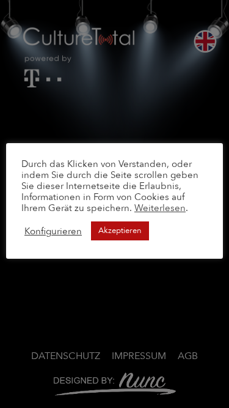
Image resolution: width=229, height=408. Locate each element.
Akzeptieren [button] (120, 230)
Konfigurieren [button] (53, 231)
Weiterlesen (160, 208)
